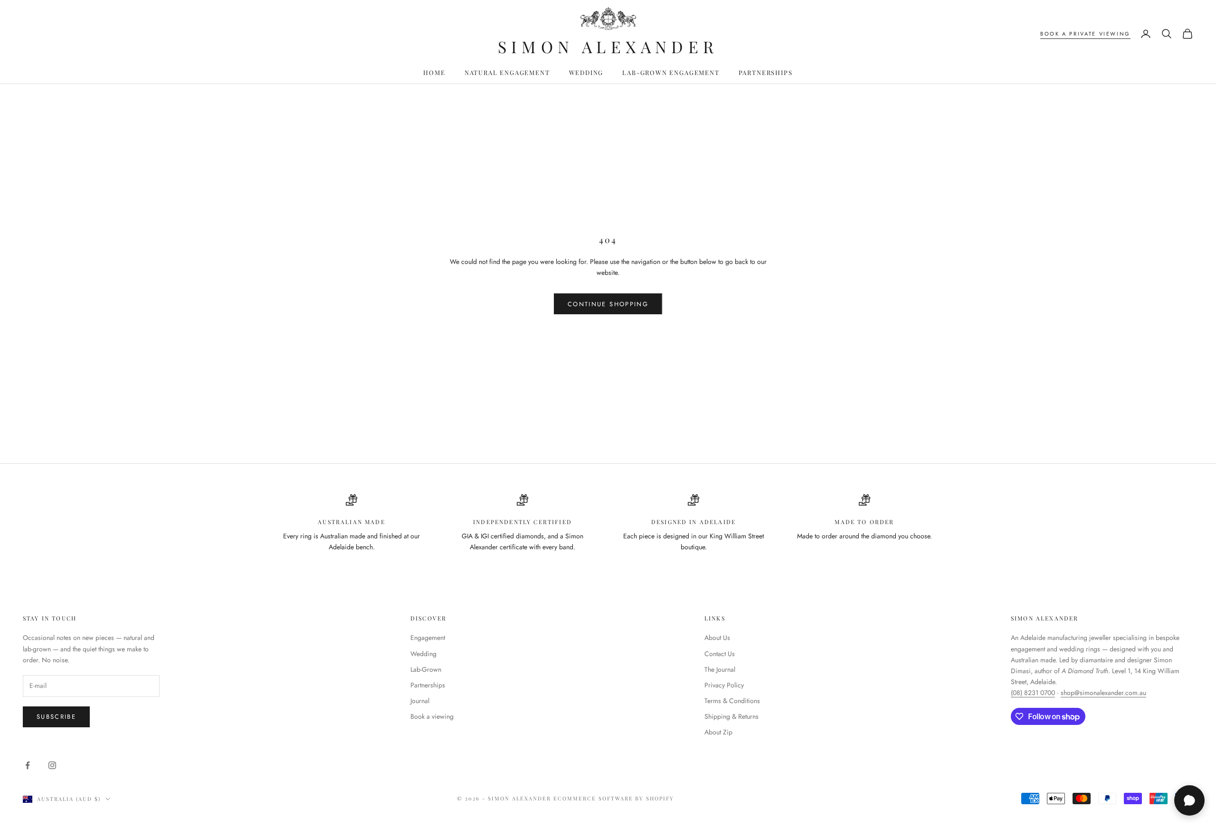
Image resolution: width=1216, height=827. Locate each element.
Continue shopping (608, 304)
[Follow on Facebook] (27, 765)
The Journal (719, 669)
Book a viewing (432, 716)
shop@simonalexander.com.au (1103, 692)
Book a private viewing (1085, 34)
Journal (419, 700)
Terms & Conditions (732, 700)
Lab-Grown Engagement (670, 72)
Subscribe (56, 716)
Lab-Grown (425, 669)
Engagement (427, 637)
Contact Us (719, 653)
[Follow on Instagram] (52, 765)
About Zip (718, 732)
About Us (717, 637)
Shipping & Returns (731, 716)
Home (434, 72)
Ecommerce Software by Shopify (613, 798)
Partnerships (766, 72)
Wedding (586, 72)
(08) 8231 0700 (1033, 692)
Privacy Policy (724, 685)
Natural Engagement (507, 72)
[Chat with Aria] (1189, 800)
